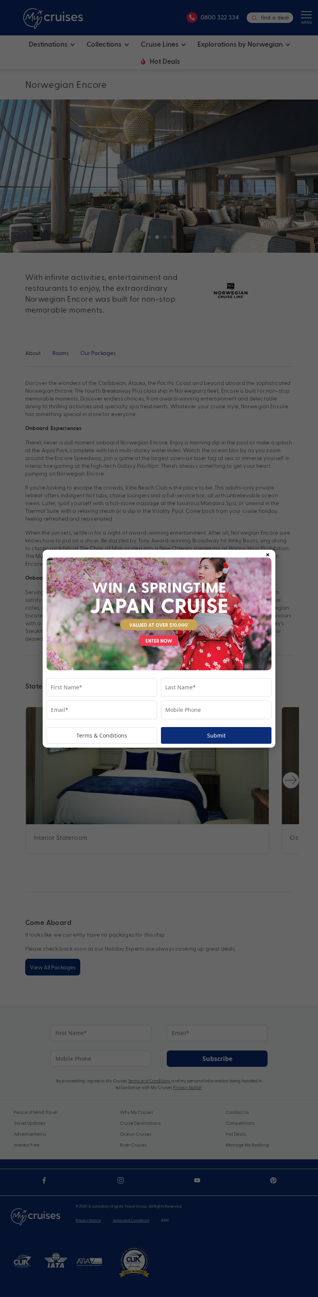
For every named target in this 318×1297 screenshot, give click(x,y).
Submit (216, 735)
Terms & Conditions (101, 735)
